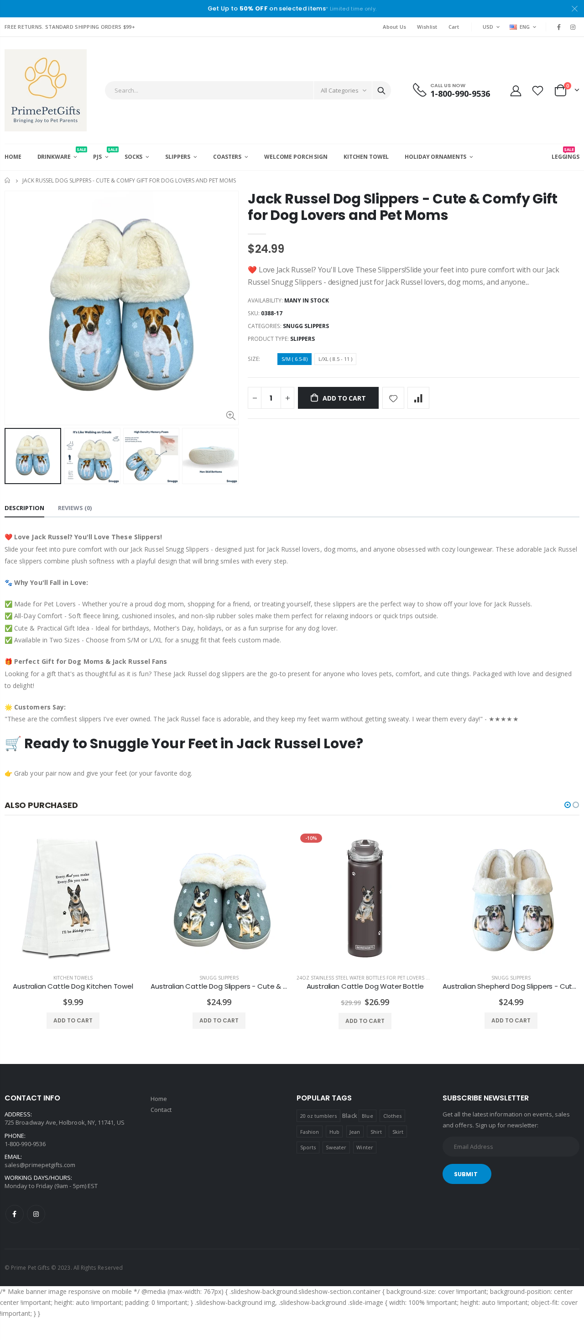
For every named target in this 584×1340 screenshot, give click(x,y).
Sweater (336, 1147)
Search (381, 90)
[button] (567, 804)
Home (8, 180)
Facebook (14, 1214)
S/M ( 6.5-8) (295, 358)
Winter (364, 1147)
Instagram (36, 1214)
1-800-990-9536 (25, 1144)
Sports (308, 1147)
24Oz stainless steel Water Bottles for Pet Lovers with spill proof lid (386, 978)
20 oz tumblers (318, 1115)
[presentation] (14, 455)
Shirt (376, 1131)
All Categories (340, 90)
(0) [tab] (75, 508)
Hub (334, 1131)
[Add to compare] (418, 398)
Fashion (309, 1131)
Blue (367, 1115)
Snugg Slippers (306, 326)
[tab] (24, 508)
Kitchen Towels (73, 978)
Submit (466, 1174)
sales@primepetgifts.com (40, 1165)
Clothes (392, 1115)
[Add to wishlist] (393, 398)
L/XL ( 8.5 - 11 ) (335, 358)
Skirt (397, 1131)
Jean (354, 1131)
